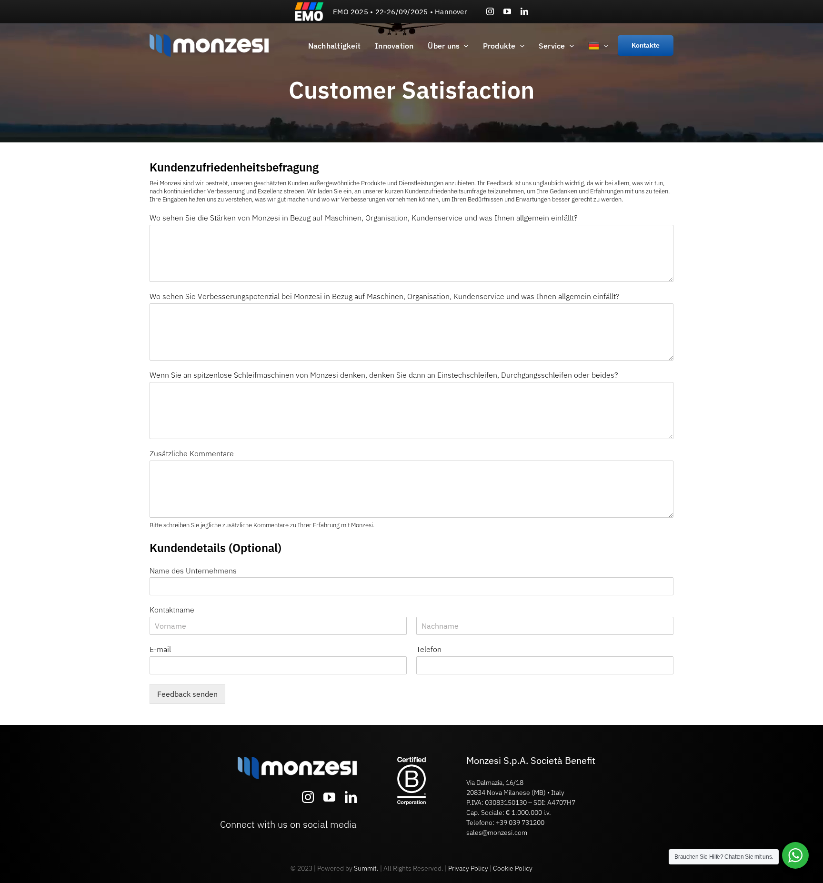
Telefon (429, 649)
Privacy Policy (468, 868)
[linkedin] (524, 11)
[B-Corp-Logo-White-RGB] (411, 760)
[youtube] (507, 11)
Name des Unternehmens (193, 570)
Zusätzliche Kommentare (192, 453)
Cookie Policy (512, 868)
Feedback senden (187, 694)
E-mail (160, 649)
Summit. (366, 868)
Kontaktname (172, 609)
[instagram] (490, 11)
